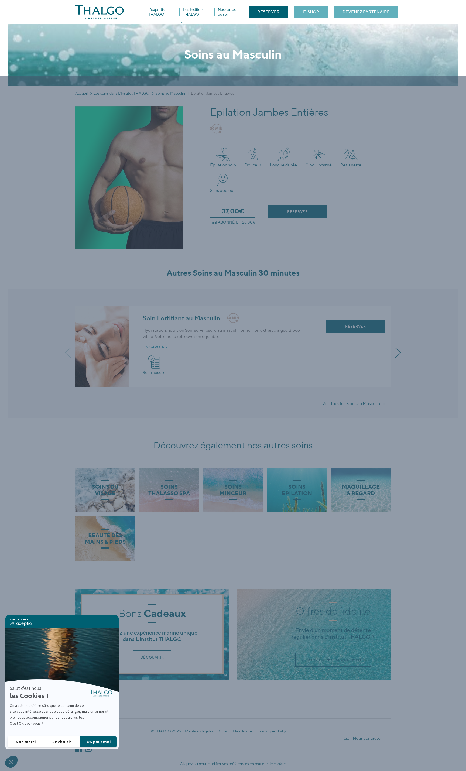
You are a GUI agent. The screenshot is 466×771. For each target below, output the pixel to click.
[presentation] (68, 353)
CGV (223, 731)
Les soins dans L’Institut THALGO (121, 93)
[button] (11, 761)
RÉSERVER (268, 11)
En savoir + (155, 347)
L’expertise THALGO (157, 11)
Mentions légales (199, 731)
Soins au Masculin (170, 93)
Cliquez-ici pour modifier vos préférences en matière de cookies (233, 764)
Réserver (297, 212)
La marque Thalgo (272, 731)
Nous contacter (367, 738)
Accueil (81, 93)
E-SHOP (311, 11)
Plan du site (242, 731)
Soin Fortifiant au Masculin (181, 318)
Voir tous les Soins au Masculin (351, 403)
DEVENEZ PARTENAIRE (366, 11)
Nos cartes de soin (227, 11)
